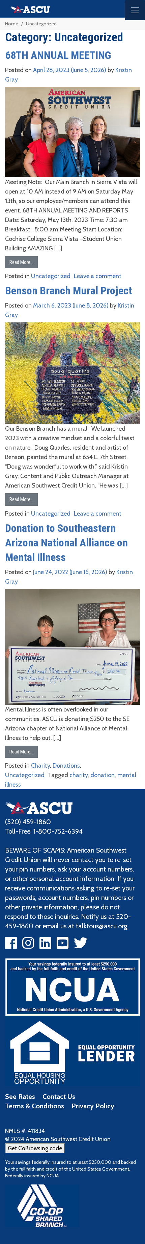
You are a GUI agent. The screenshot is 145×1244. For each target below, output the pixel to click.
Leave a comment (97, 276)
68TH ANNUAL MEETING (58, 55)
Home (11, 24)
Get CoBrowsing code (35, 1148)
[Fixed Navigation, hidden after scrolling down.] (27, 9)
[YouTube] (62, 946)
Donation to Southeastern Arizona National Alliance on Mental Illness (66, 543)
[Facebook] (11, 946)
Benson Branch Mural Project (68, 290)
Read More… (21, 262)
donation (102, 775)
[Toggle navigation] (135, 10)
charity (78, 775)
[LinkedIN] (45, 946)
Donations (66, 765)
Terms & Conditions (34, 1106)
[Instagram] (28, 946)
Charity (40, 765)
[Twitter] (80, 946)
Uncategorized (50, 276)
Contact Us (58, 1096)
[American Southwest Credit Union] (38, 807)
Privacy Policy (92, 1106)
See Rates (20, 1096)
